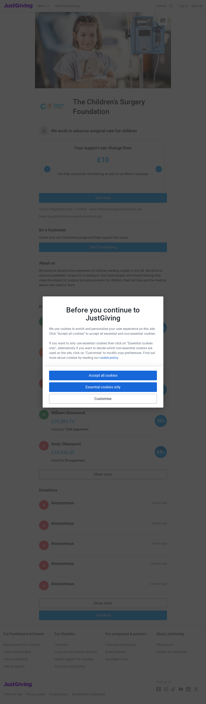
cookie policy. (109, 358)
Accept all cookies (103, 375)
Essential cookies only (103, 387)
